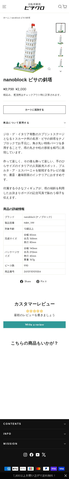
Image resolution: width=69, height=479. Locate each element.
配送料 (17, 94)
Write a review (34, 325)
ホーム (6, 17)
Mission (10, 443)
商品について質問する (16, 122)
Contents (12, 423)
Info (7, 433)
